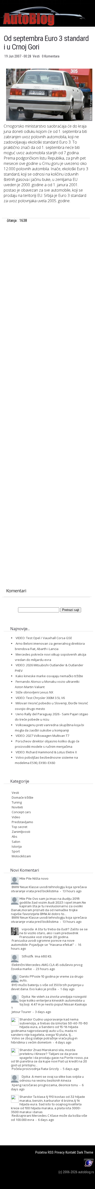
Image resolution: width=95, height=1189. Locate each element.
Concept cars (21, 812)
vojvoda (28, 929)
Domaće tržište (22, 797)
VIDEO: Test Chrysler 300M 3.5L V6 (40, 698)
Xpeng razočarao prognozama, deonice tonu (45, 1085)
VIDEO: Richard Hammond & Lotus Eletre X (46, 752)
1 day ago (67, 989)
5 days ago (71, 1069)
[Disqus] (47, 391)
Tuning (17, 802)
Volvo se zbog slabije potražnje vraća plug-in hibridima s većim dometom (44, 1040)
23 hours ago (45, 969)
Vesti (36, 56)
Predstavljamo (22, 822)
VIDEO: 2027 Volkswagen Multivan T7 (42, 735)
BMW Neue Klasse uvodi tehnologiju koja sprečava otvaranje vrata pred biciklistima (49, 889)
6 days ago (46, 1119)
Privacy (60, 1152)
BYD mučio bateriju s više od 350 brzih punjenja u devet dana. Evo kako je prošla (47, 987)
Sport (16, 851)
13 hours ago (72, 891)
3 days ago (43, 1012)
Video (16, 817)
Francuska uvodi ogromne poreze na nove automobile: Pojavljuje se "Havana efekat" (43, 942)
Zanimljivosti (21, 831)
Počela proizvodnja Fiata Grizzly (35, 1069)
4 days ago (63, 1042)
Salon (16, 841)
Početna (41, 1152)
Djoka (26, 996)
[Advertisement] (47, 281)
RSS (51, 1152)
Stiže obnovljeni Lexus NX (34, 692)
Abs (14, 836)
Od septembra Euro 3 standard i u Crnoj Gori (46, 42)
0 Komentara (50, 56)
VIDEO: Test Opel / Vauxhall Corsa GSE (44, 638)
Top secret (19, 827)
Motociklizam (21, 856)
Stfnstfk (27, 956)
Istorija (17, 846)
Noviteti (17, 807)
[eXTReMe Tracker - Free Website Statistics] (89, 1167)
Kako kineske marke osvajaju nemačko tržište (49, 676)
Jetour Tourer (21, 1012)
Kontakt (71, 1152)
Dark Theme (85, 1152)
